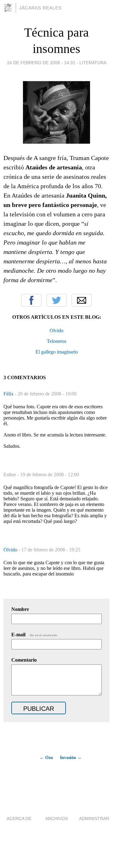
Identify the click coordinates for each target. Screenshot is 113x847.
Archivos (56, 818)
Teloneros (56, 341)
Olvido (56, 330)
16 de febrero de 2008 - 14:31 (41, 62)
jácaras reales (40, 7)
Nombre (20, 609)
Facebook (31, 300)
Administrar (94, 818)
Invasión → (71, 757)
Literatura (92, 62)
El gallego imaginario (56, 351)
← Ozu (46, 757)
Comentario (24, 660)
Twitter (56, 300)
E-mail (34, 634)
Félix (9, 393)
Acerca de (19, 818)
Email (82, 300)
